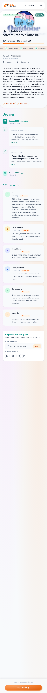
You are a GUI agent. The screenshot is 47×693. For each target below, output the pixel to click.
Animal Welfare (9, 103)
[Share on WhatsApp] (18, 356)
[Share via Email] (24, 356)
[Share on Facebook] (7, 356)
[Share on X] (13, 356)
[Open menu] (41, 5)
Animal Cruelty (23, 103)
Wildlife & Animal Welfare (12, 15)
